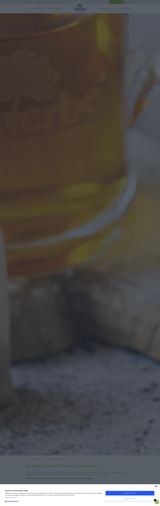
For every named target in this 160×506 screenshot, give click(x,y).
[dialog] (80, 495)
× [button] (158, 486)
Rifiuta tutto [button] (129, 498)
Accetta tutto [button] (130, 493)
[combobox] (156, 486)
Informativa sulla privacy (11, 497)
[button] (53, 501)
